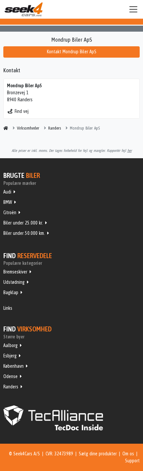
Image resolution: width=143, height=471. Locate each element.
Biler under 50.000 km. (24, 233)
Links (7, 308)
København (13, 366)
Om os (128, 453)
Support (132, 460)
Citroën (9, 212)
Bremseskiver (15, 271)
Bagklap (10, 292)
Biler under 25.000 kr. (23, 223)
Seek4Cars (24, 9)
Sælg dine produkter (98, 453)
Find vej (22, 111)
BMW (7, 202)
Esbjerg (10, 355)
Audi (7, 192)
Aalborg (10, 345)
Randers (10, 386)
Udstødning (14, 282)
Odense (10, 376)
